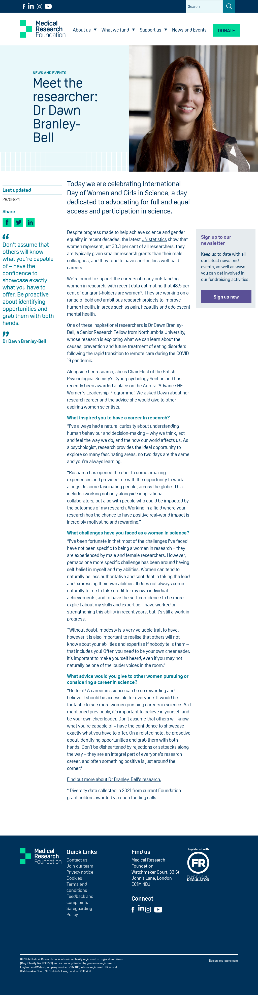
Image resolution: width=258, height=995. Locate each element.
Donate (226, 30)
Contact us (77, 860)
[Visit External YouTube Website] (159, 909)
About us (82, 30)
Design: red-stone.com (223, 960)
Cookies (74, 878)
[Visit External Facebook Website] (134, 909)
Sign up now (226, 297)
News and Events (189, 30)
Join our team (80, 866)
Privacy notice (80, 872)
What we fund (115, 30)
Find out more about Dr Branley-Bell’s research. (114, 779)
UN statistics (154, 239)
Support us (150, 30)
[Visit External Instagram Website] (149, 909)
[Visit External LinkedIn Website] (141, 909)
